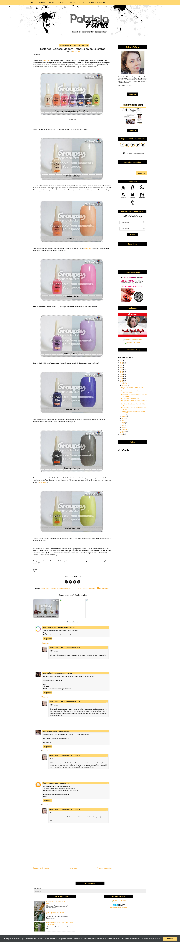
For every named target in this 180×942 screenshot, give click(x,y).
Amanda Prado (48, 673)
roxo (75, 588)
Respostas (45, 643)
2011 (121, 433)
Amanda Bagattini (49, 627)
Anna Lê (46, 731)
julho (123, 420)
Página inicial (73, 868)
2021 (121, 365)
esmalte (59, 588)
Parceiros (61, 2)
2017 (121, 373)
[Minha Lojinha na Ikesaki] (132, 336)
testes (80, 588)
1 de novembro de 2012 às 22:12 (63, 673)
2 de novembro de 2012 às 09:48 (59, 731)
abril (123, 425)
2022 (121, 364)
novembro (125, 385)
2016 (121, 374)
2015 (121, 376)
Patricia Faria (76, 51)
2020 (121, 367)
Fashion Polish (42, 482)
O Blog (51, 2)
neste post (45, 60)
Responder (48, 639)
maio (123, 424)
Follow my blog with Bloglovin (118, 907)
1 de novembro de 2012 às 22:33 (70, 701)
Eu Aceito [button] (170, 938)
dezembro (125, 383)
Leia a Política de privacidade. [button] (151, 939)
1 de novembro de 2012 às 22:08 (70, 647)
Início (33, 2)
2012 (121, 382)
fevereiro (124, 429)
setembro (124, 416)
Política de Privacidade (97, 2)
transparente (86, 588)
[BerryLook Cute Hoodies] (132, 342)
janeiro (124, 431)
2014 (121, 378)
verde (93, 588)
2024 (121, 360)
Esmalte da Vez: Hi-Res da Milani (130, 398)
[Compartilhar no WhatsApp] (79, 582)
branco (43, 588)
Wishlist (72, 2)
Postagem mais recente (41, 868)
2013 (121, 380)
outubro (124, 415)
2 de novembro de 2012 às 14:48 (70, 809)
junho (123, 422)
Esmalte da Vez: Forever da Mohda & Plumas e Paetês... (131, 391)
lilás (68, 588)
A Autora (42, 2)
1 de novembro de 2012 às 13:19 (65, 627)
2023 (121, 362)
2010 (121, 434)
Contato (82, 2)
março (124, 427)
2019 (121, 369)
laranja (64, 588)
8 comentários (105, 589)
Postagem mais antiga (104, 868)
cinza (47, 588)
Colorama (53, 588)
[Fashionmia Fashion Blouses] (133, 339)
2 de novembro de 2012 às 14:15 (59, 783)
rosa (72, 588)
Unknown (46, 783)
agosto (124, 418)
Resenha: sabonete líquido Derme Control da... (55, 913)
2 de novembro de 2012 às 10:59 (70, 755)
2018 (121, 371)
